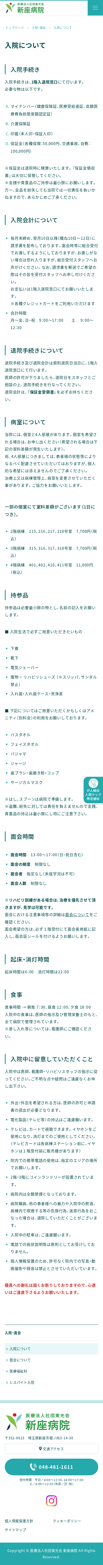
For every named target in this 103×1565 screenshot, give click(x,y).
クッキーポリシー (67, 1520)
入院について (20, 1348)
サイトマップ (15, 1529)
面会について (77, 914)
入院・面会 (13, 1332)
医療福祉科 (18, 1371)
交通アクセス (53, 1448)
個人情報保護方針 (19, 1520)
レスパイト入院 (22, 1382)
